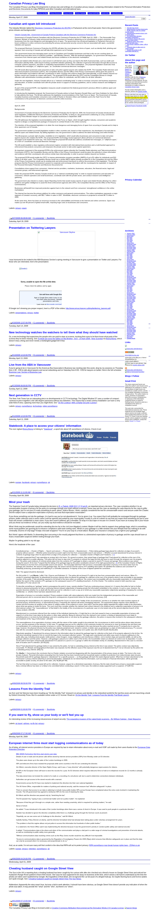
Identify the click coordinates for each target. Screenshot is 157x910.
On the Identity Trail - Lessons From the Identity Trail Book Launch (102, 695)
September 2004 (131, 244)
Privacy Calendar (80, 13)
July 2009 (129, 324)
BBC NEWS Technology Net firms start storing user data (36, 754)
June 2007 (130, 290)
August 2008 (130, 309)
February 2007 (131, 284)
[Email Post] (10, 218)
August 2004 (130, 243)
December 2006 (131, 281)
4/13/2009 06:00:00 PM (21, 386)
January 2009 (130, 316)
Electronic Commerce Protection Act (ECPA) (53, 28)
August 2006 (130, 276)
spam (24, 208)
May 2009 (129, 321)
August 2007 (130, 292)
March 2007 (130, 286)
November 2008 (131, 313)
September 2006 (131, 277)
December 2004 (131, 248)
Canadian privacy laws (132, 87)
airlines (26, 723)
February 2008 (131, 301)
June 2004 (130, 240)
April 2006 (129, 270)
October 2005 (130, 262)
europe (18, 482)
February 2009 (131, 317)
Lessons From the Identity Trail (29, 688)
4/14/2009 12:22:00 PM (21, 355)
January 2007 (130, 283)
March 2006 (130, 269)
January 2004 (130, 233)
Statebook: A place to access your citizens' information (45, 425)
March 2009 (130, 319)
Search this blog (130, 17)
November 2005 (131, 263)
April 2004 (129, 237)
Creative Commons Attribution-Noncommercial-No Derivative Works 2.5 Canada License (88, 908)
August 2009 (130, 326)
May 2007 (129, 288)
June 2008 (130, 306)
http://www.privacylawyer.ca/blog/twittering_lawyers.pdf (88, 308)
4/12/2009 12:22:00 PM (21, 416)
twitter (36, 313)
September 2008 (131, 310)
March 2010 (130, 335)
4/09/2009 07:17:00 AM (21, 733)
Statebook (48, 429)
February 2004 (131, 234)
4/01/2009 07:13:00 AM (21, 901)
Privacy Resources (55, 13)
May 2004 (129, 239)
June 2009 (130, 323)
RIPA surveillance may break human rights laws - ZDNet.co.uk (114, 845)
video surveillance (50, 406)
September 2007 (131, 294)
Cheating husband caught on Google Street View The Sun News (55, 879)
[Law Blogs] (131, 908)
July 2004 (129, 241)
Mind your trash (19, 502)
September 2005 (131, 261)
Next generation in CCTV (25, 395)
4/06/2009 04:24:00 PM (21, 859)
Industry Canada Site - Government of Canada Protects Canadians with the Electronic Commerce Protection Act (55, 35)
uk (49, 482)
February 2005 (131, 251)
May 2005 (129, 255)
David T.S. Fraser (128, 70)
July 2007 (129, 291)
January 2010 (130, 333)
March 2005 (130, 252)
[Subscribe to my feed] (126, 368)
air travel (18, 723)
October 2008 (130, 312)
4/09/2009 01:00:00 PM (21, 709)
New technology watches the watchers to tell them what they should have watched (63, 332)
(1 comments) (38, 218)
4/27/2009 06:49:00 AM (21, 218)
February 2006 (131, 268)
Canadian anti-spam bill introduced (32, 23)
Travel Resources (117, 13)
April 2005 (129, 254)
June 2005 (130, 257)
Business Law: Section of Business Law (25, 372)
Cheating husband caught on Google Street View (41, 868)
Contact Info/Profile (93, 13)
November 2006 (131, 280)
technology (37, 406)
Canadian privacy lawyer (128, 74)
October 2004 (130, 245)
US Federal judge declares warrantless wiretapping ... (133, 36)
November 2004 (131, 247)
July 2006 (129, 274)
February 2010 (131, 334)
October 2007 (130, 295)
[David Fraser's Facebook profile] (136, 106)
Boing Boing (111, 339)
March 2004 (130, 236)
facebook (26, 482)
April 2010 (129, 337)
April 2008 (129, 304)
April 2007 (129, 287)
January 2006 (130, 266)
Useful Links (105, 13)
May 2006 (129, 272)
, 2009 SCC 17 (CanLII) (73, 506)
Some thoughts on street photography (137, 29)
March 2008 (130, 302)
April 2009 (129, 320)
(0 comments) (38, 355)
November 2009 (131, 330)
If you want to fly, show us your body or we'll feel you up (46, 714)
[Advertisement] (134, 141)
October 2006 (130, 279)
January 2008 (130, 299)
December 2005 (131, 265)
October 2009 (130, 328)
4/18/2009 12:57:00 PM (21, 323)
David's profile (142, 91)
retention (32, 849)
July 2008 (129, 308)
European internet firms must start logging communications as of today (56, 743)
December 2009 (131, 331)
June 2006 (130, 273)
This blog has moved (132, 27)
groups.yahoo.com (138, 365)
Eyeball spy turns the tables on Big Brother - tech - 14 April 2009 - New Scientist (70, 339)
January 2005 (130, 250)
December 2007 (131, 298)
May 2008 (129, 305)
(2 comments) (38, 683)
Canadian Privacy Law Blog (27, 3)
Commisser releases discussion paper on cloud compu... (135, 39)
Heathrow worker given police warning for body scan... (134, 42)
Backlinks (50, 218)
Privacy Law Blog (42, 13)
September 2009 (131, 327)
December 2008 (131, 315)
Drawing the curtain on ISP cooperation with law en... (133, 50)
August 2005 (130, 259)
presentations (20, 313)
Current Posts (131, 338)
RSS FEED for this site (132, 355)
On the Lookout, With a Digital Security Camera (77, 403)
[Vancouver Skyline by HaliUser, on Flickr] (66, 256)
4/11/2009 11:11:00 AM (21, 492)
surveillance (27, 406)
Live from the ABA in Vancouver (30, 364)
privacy (18, 208)
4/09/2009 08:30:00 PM (21, 683)
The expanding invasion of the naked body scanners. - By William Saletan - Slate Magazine (104, 719)
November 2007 (131, 297)
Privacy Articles (68, 13)
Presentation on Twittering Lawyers (32, 227)
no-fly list (33, 723)
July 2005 (129, 258)
